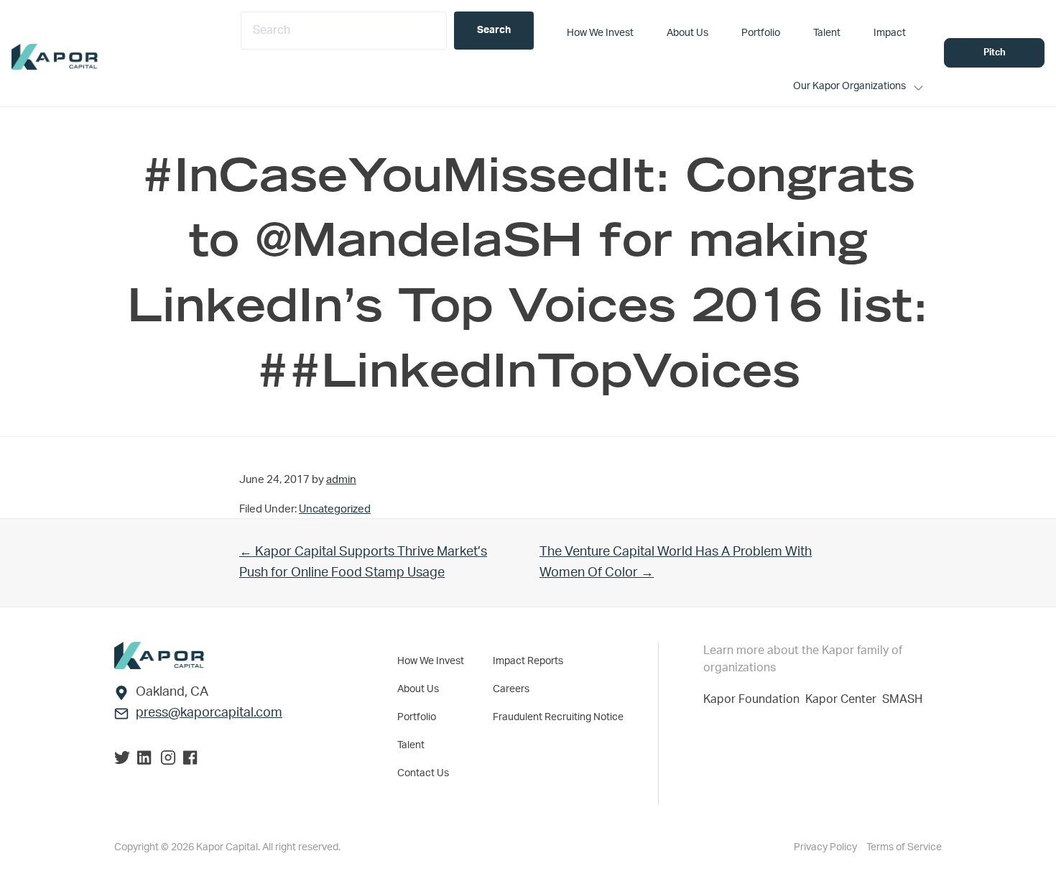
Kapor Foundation (754, 699)
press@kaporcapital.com (209, 713)
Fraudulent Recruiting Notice (558, 717)
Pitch (994, 52)
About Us (418, 689)
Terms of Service (904, 847)
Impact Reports (528, 661)
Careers (511, 689)
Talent (411, 745)
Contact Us (423, 773)
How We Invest (430, 661)
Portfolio (416, 717)
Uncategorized (335, 509)
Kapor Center (843, 699)
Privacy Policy (826, 847)
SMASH (902, 699)
